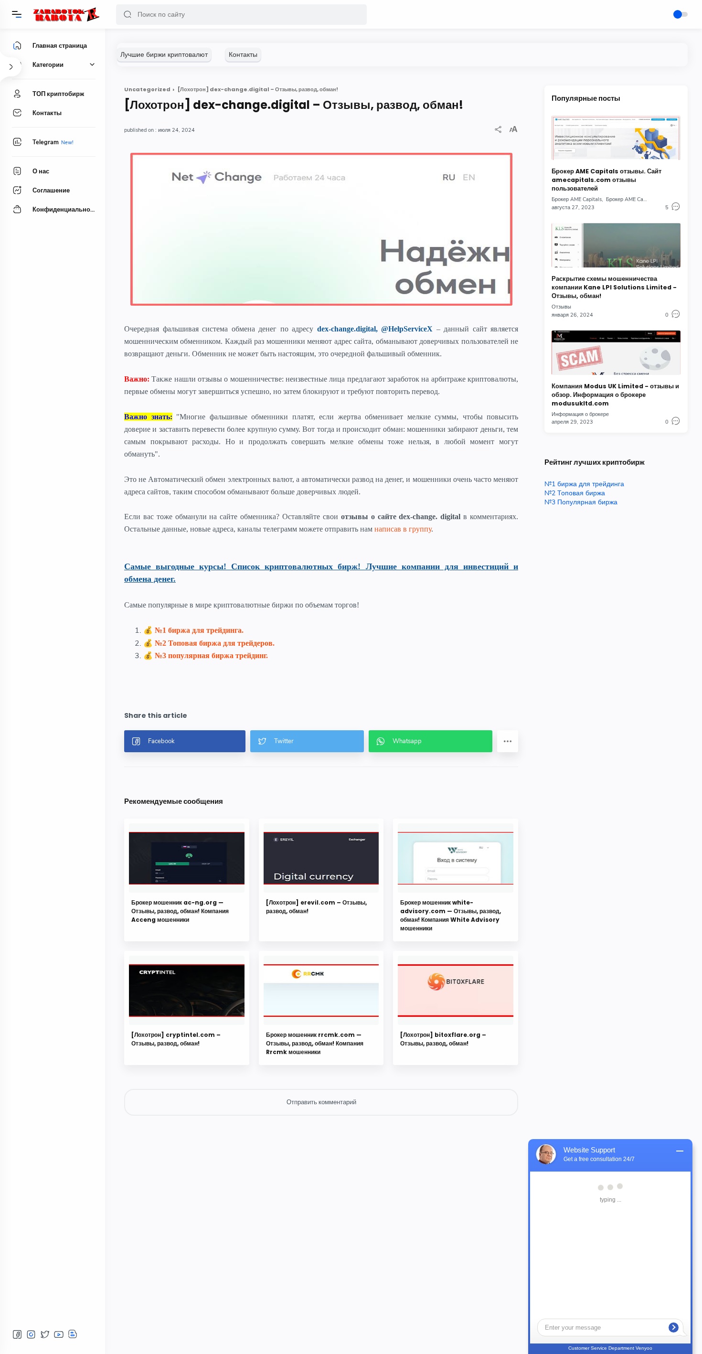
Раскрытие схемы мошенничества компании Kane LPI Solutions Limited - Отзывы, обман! (614, 287)
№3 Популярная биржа (580, 502)
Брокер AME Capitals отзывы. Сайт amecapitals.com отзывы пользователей (606, 179)
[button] (127, 14)
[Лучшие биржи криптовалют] (164, 55)
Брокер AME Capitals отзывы (641, 199)
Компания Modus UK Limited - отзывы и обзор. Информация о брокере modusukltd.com (615, 394)
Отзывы (561, 306)
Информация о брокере (580, 414)
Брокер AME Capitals (577, 199)
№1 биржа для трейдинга (584, 484)
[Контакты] (243, 55)
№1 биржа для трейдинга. (199, 630)
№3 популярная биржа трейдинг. (211, 655)
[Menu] (16, 14)
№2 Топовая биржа (574, 493)
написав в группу (402, 529)
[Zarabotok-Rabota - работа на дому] (65, 14)
